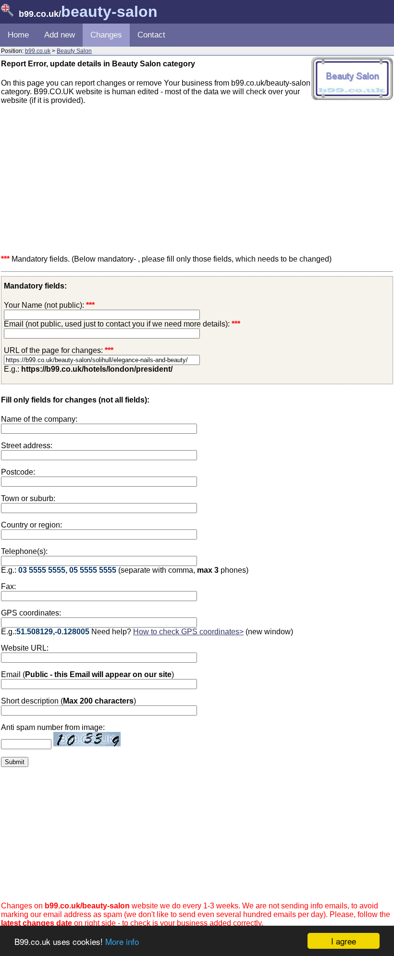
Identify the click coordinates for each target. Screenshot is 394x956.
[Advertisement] (197, 180)
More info (122, 941)
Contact (151, 34)
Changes (106, 34)
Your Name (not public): (44, 305)
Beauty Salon (74, 51)
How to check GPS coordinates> (188, 632)
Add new (59, 34)
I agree (343, 941)
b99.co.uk (37, 51)
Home (18, 34)
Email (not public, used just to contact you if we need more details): (122, 324)
